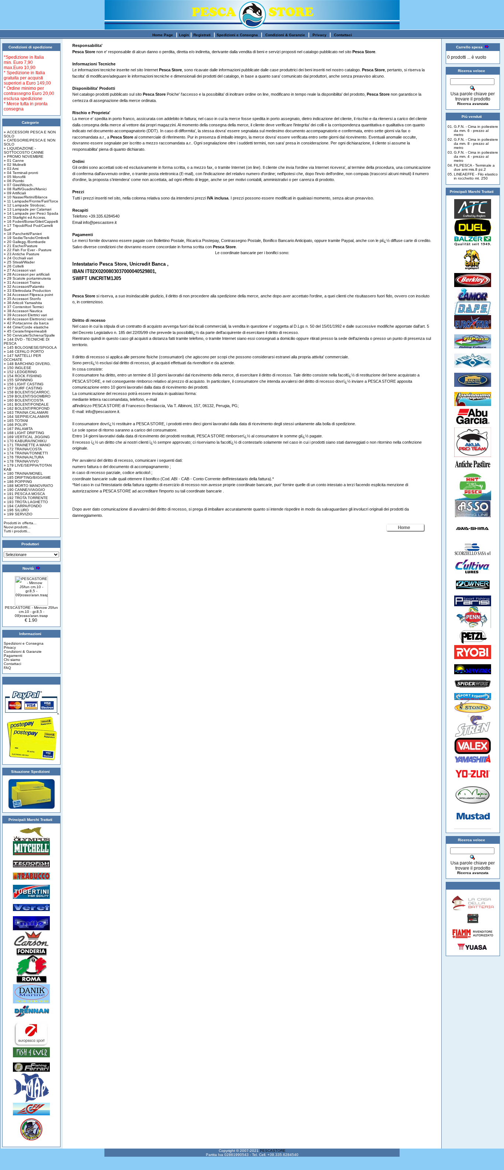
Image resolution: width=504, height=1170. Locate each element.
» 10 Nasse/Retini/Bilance (26, 197)
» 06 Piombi (14, 181)
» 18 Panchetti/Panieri (23, 234)
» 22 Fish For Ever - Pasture (28, 250)
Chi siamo (12, 660)
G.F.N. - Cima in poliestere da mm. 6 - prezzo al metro (476, 130)
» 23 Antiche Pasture (21, 254)
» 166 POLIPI (15, 425)
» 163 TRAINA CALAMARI (26, 412)
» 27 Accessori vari (19, 270)
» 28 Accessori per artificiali (26, 274)
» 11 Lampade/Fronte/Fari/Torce (31, 201)
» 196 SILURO (16, 510)
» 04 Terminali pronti (21, 173)
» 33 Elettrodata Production (27, 291)
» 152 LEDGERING (20, 372)
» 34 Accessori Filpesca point (28, 295)
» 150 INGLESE (17, 368)
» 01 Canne (14, 160)
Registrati (202, 35)
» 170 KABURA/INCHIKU (25, 441)
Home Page (162, 35)
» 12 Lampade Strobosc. (25, 205)
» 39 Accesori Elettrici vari (25, 315)
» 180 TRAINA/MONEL (23, 473)
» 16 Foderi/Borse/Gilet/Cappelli (31, 221)
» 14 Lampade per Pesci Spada (31, 213)
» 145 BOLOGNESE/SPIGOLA (30, 347)
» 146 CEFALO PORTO (24, 351)
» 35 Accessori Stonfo (22, 299)
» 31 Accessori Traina (22, 282)
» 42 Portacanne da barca (26, 323)
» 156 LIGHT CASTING (24, 384)
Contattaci (343, 35)
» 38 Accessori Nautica (23, 311)
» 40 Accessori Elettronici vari (28, 319)
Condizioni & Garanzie (285, 35)
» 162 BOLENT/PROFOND (26, 408)
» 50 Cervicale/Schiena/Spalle (29, 335)
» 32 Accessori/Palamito (24, 286)
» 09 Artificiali (15, 193)
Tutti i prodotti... (17, 531)
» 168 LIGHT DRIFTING (24, 433)
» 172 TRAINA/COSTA (23, 449)
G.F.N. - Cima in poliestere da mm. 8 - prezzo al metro (476, 143)
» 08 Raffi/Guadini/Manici (25, 189)
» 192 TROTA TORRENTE (26, 498)
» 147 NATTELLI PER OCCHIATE (22, 358)
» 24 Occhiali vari (18, 258)
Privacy (320, 35)
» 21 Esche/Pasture (21, 246)
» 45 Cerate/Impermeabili (25, 331)
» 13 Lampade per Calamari (27, 209)
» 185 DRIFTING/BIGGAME (27, 477)
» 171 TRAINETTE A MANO (27, 445)
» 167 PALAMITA (18, 429)
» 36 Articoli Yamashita (23, 303)
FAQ (7, 668)
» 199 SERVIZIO (18, 514)
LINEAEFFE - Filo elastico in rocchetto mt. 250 (476, 176)
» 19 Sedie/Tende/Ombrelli (26, 238)
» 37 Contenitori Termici (24, 307)
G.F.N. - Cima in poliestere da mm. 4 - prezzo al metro (476, 156)
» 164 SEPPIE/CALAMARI (26, 417)
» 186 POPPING (18, 482)
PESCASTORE (273, 1151)
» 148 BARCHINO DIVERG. (27, 364)
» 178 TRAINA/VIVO (21, 461)
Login (184, 35)
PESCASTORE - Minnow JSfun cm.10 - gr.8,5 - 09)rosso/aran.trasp (31, 612)
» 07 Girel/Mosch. (19, 185)
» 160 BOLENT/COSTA (24, 400)
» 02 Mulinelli (15, 165)
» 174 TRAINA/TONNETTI (26, 453)
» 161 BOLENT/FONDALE (26, 404)
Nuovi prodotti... (17, 527)
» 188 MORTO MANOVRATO (28, 486)
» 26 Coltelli (14, 266)
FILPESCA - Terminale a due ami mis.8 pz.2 (474, 167)
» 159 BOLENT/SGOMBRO (27, 396)
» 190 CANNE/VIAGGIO (24, 490)
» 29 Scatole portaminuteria (27, 278)
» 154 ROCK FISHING (23, 376)
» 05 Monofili (14, 177)
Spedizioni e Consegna (237, 35)
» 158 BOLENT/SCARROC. (27, 392)
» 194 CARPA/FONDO (23, 506)
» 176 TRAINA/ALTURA (24, 457)
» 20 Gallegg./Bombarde (25, 242)
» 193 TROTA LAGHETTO (26, 502)
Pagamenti (13, 656)
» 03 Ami (11, 169)
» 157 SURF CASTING (23, 388)
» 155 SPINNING (18, 380)
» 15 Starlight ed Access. (25, 217)
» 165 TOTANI (16, 421)
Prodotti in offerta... (20, 523)
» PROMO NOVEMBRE (24, 156)
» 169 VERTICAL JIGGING (27, 437)
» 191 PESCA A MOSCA (24, 494)
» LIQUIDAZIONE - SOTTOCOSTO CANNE (24, 150)
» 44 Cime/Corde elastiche (26, 327)
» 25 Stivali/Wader (19, 262)
